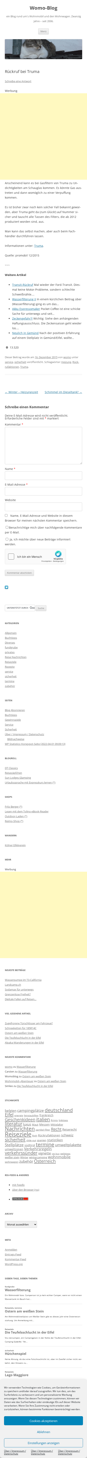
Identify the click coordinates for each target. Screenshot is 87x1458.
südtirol (29, 1145)
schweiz (67, 1135)
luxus (27, 1124)
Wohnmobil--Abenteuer (19, 1081)
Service (9, 724)
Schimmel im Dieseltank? (63, 392)
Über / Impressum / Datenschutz (15, 1452)
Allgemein (11, 633)
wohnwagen (11, 1162)
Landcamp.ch (13, 984)
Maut (35, 1124)
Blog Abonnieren (15, 710)
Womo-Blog (43, 8)
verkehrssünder (21, 1153)
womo (67, 357)
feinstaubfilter (31, 1115)
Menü (43, 31)
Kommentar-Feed (15, 1259)
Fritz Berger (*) (13, 806)
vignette (44, 1153)
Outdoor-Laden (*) (16, 816)
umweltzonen (14, 1149)
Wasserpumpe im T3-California (23, 980)
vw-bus (55, 1153)
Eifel (9, 1115)
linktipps (63, 1120)
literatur (13, 1124)
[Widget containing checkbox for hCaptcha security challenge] (35, 556)
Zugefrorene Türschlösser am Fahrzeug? (29, 1023)
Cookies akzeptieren (43, 1421)
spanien (41, 1140)
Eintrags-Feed (13, 1254)
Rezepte (10, 667)
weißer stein (12, 1157)
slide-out (31, 1140)
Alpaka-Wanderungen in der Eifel (24, 1042)
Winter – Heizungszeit (21, 392)
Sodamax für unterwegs (19, 989)
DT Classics (11, 768)
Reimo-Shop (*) (14, 821)
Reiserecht (69, 1129)
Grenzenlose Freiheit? (18, 994)
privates (10, 652)
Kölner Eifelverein (15, 845)
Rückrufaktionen (49, 1135)
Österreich (45, 1161)
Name (10, 469)
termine (9, 681)
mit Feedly (18, 1185)
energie (18, 1115)
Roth (34, 1135)
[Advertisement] (43, 136)
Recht (56, 1129)
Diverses (10, 642)
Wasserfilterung (26, 1066)
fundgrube (11, 647)
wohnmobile (59, 1156)
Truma (38, 246)
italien (43, 1119)
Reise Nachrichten (16, 657)
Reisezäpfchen (13, 773)
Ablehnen (43, 1432)
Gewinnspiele (13, 720)
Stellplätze (14, 1144)
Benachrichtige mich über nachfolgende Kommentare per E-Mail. (43, 530)
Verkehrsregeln (38, 1148)
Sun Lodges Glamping (18, 777)
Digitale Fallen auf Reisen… (20, 999)
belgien (10, 1110)
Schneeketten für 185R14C (20, 1028)
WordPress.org (14, 1264)
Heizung (66, 362)
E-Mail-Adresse (16, 484)
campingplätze (30, 1110)
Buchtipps (11, 638)
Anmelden (11, 1249)
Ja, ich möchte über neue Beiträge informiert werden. (37, 541)
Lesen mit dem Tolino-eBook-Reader (27, 811)
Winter (24, 1157)
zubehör (10, 686)
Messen (44, 1124)
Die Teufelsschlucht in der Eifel (23, 1038)
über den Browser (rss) (25, 1189)
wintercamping (38, 1157)
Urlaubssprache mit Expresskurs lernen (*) (30, 782)
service (9, 362)
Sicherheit (11, 729)
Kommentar (14, 424)
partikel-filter (43, 1129)
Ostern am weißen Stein (19, 1033)
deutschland (59, 1110)
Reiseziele (10, 662)
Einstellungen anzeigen (43, 1443)
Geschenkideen (20, 1119)
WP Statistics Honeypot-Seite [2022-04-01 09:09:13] (35, 744)
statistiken (55, 1140)
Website (10, 500)
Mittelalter (57, 1124)
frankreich (46, 1115)
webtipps (65, 1153)
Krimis (54, 1120)
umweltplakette (68, 1144)
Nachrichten (20, 1128)
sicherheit (20, 362)
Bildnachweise (15, 739)
